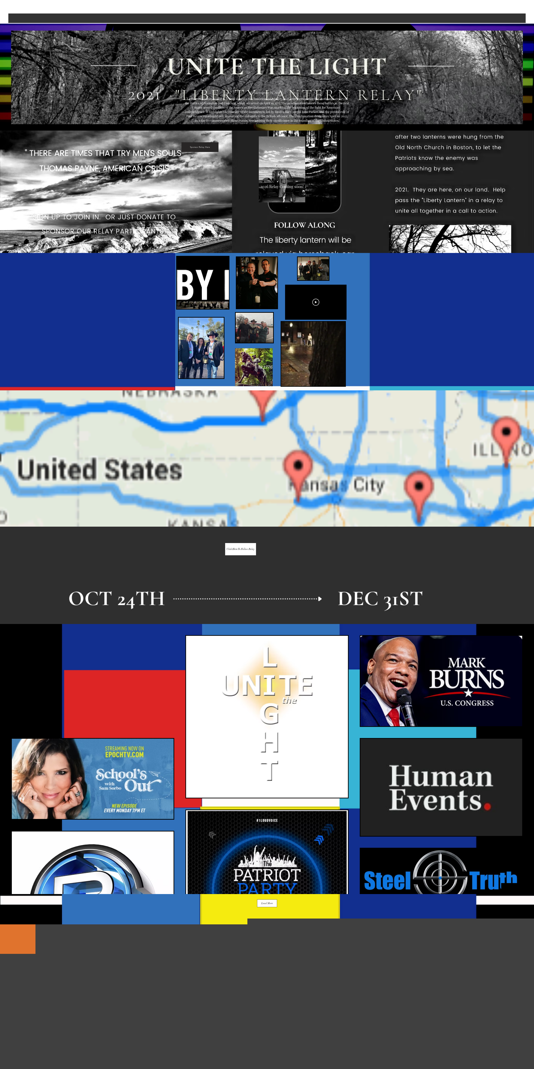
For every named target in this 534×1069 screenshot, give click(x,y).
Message (207, 973)
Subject (207, 962)
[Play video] (315, 302)
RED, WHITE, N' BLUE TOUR (267, 3)
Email (206, 952)
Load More (267, 903)
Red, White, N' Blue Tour (266, 1028)
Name (206, 941)
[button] (225, 306)
